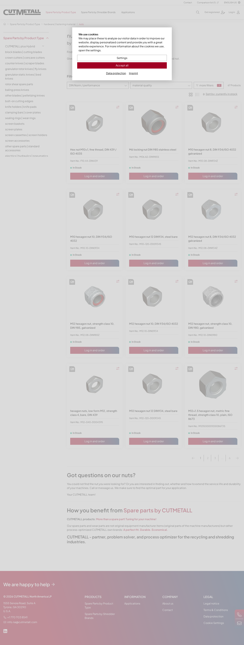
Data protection (116, 73)
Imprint (133, 73)
